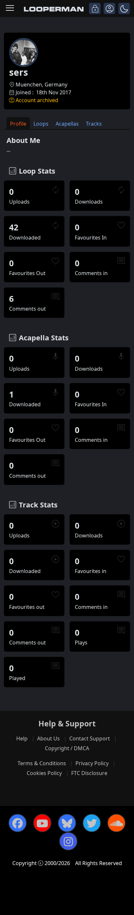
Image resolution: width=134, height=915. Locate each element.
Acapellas (67, 123)
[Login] (95, 8)
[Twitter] (92, 823)
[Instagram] (68, 841)
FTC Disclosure (89, 773)
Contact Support (89, 738)
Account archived (37, 100)
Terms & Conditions (42, 763)
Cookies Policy (44, 773)
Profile (18, 123)
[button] (124, 8)
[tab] (18, 123)
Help (22, 738)
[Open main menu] (10, 8)
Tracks (94, 123)
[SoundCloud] (116, 823)
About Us (48, 738)
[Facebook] (17, 823)
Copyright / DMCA (67, 748)
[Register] (109, 8)
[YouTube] (42, 823)
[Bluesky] (67, 823)
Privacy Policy (92, 763)
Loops (41, 123)
